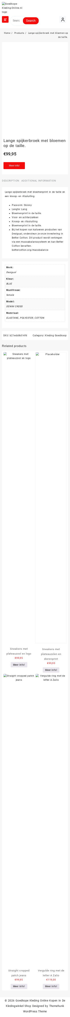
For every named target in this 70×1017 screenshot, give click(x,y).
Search (31, 20)
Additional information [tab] (38, 180)
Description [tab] (10, 180)
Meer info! (14, 165)
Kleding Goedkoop (56, 335)
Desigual (11, 272)
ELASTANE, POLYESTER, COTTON (25, 318)
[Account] (62, 19)
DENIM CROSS (14, 306)
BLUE (9, 283)
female (10, 295)
